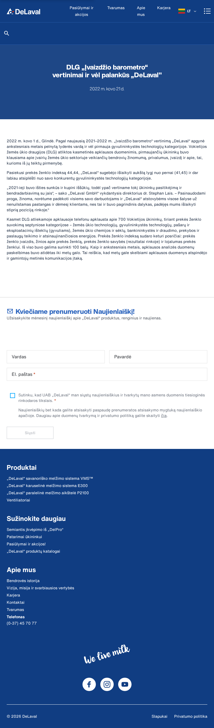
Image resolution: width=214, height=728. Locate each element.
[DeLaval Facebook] (89, 684)
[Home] (23, 11)
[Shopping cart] (207, 11)
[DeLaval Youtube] (125, 684)
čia (164, 415)
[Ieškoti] (6, 33)
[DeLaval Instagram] (107, 684)
